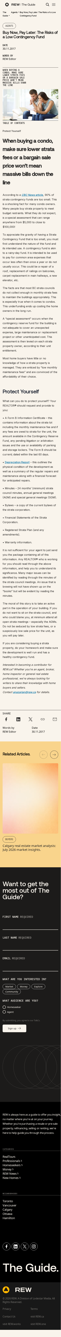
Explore (38, 986)
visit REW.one (38, 1324)
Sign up (12, 1028)
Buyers (9, 839)
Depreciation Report (17, 462)
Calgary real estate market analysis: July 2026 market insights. (29, 848)
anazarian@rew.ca (24, 692)
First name (18, 916)
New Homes (12, 1178)
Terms (34, 1309)
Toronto (8, 1201)
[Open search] (47, 4)
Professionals (12, 1161)
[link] (5, 14)
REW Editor (9, 59)
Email (14, 958)
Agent (10, 1011)
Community (11, 991)
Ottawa (7, 1214)
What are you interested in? (24, 979)
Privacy (7, 1309)
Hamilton (9, 1218)
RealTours (9, 1157)
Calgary (7, 1209)
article (32, 195)
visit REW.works (12, 1324)
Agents (14, 12)
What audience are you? (20, 1000)
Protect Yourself (12, 131)
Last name (17, 937)
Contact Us (9, 1316)
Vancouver (9, 1205)
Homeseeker (14, 1007)
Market (9, 986)
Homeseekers (13, 1165)
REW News (10, 1173)
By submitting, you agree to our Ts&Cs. (21, 1020)
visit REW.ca (37, 1316)
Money (23, 986)
